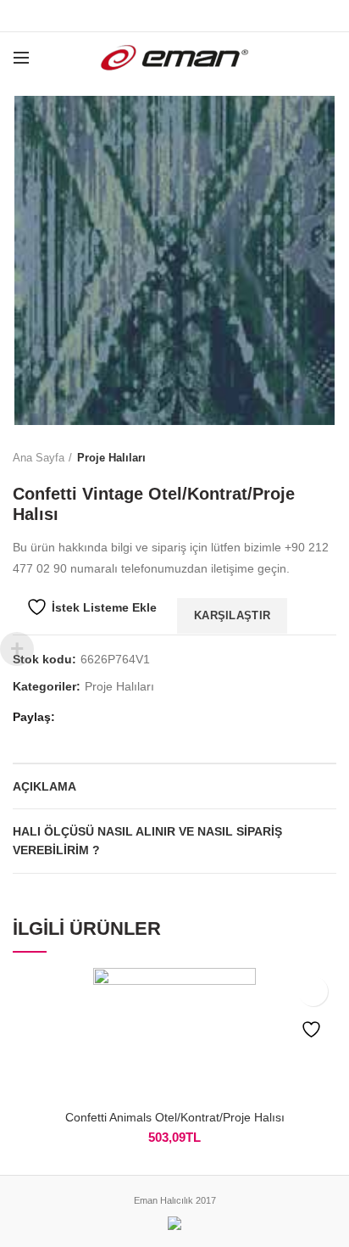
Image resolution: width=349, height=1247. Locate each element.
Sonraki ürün (327, 458)
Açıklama (44, 786)
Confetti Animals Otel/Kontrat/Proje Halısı (175, 1117)
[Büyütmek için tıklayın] (42, 395)
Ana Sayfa (38, 457)
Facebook (132, 16)
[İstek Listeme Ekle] (313, 991)
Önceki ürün (293, 458)
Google (175, 16)
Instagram (217, 16)
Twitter (153, 16)
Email (196, 16)
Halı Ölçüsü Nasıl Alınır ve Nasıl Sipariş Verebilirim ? (147, 841)
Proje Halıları (111, 457)
